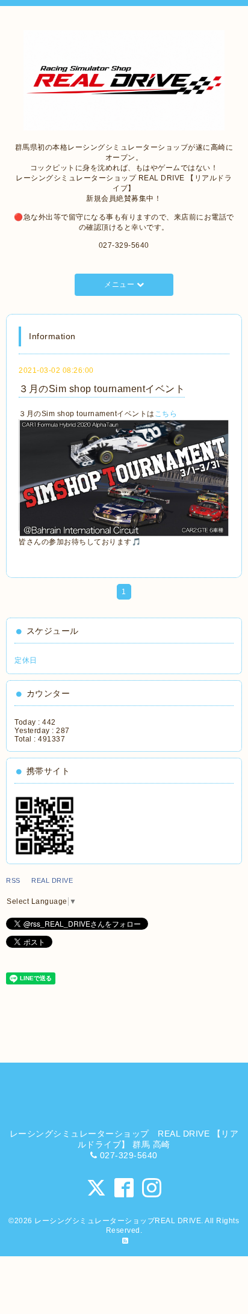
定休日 (25, 660)
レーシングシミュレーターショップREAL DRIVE (117, 1221)
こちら (166, 414)
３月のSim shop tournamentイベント (102, 389)
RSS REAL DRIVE (43, 880)
